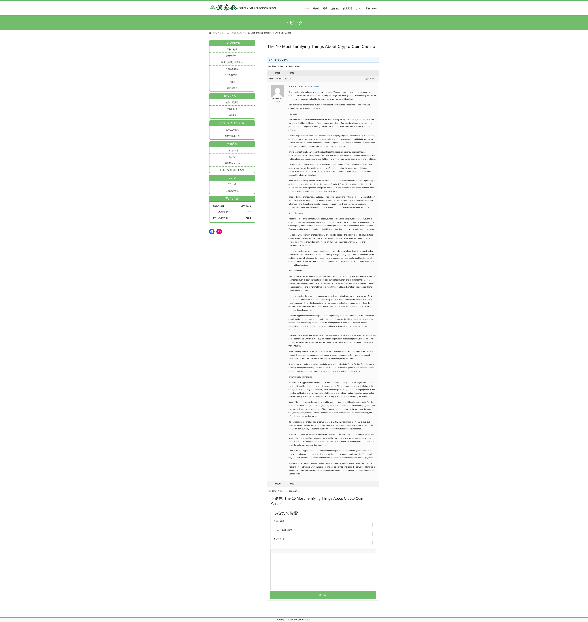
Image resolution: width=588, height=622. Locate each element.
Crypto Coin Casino (310, 86)
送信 (323, 595)
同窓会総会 (232, 88)
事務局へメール (232, 163)
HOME (214, 33)
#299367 (374, 79)
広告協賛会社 (232, 190)
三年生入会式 (232, 129)
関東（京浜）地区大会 (232, 62)
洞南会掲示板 (236, 33)
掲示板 (232, 157)
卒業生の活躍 (232, 68)
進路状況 (232, 115)
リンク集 (232, 184)
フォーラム (224, 33)
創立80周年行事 (232, 136)
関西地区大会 (232, 56)
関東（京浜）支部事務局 (232, 170)
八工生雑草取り (232, 75)
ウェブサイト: (279, 539)
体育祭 (232, 81)
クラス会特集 (232, 150)
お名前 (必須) (279, 521)
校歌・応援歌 (232, 102)
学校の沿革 (232, 109)
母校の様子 (232, 49)
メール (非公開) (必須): (283, 530)
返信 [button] (367, 79)
